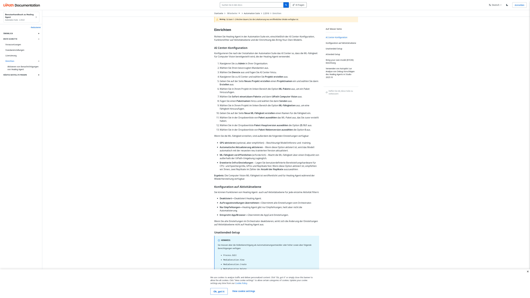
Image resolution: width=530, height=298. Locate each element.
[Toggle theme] (507, 5)
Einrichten (9, 61)
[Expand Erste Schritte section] (38, 39)
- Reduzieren (35, 27)
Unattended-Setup (227, 232)
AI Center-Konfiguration (230, 48)
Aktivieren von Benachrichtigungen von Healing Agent (23, 68)
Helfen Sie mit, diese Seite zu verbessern (341, 92)
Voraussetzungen (13, 44)
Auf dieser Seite (334, 28)
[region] (265, 283)
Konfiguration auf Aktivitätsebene (237, 187)
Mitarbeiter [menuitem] (232, 13)
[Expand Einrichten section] (38, 61)
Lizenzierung (11, 55)
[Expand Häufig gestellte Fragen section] (38, 75)
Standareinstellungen (14, 50)
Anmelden (519, 5)
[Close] (528, 271)
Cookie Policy (241, 283)
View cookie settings (243, 291)
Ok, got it (219, 291)
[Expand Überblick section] (38, 33)
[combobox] (252, 4)
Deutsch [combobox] (494, 4)
